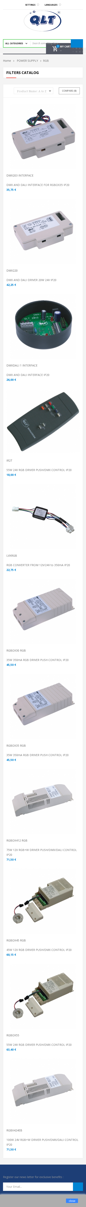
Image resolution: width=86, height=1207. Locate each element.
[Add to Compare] (43, 142)
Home (7, 61)
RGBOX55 (12, 1035)
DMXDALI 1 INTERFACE (21, 365)
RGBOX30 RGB (16, 650)
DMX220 (12, 270)
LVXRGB (11, 555)
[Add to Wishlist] (50, 142)
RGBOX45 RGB (16, 940)
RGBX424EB (14, 1130)
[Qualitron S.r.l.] (43, 21)
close (72, 1200)
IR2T (9, 460)
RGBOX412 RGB (16, 840)
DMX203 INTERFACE (19, 175)
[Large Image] (62, 142)
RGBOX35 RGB (16, 745)
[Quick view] (56, 142)
